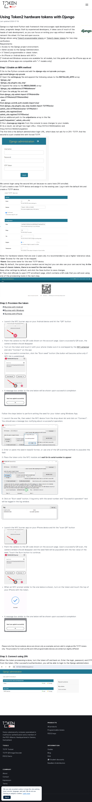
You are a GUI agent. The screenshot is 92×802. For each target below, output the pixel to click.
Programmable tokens (56, 730)
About (5, 773)
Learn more (26, 793)
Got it (7, 797)
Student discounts (57, 760)
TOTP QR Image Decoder (12, 753)
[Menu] (86, 4)
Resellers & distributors (56, 763)
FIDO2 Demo (7, 756)
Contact (6, 777)
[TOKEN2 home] (9, 4)
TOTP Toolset (8, 749)
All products (52, 727)
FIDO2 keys (52, 733)
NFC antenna (83, 347)
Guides (50, 749)
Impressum (7, 780)
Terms (5, 784)
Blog (49, 753)
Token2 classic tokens (56, 38)
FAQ (49, 756)
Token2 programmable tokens (31, 38)
